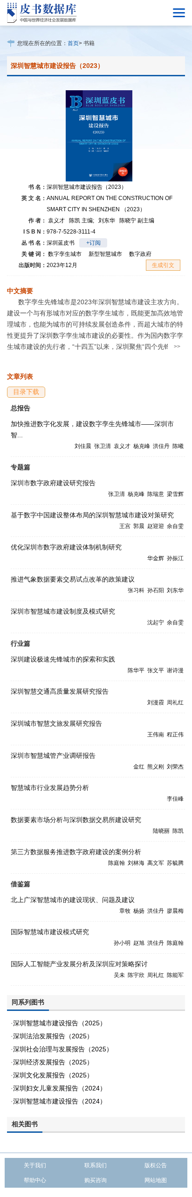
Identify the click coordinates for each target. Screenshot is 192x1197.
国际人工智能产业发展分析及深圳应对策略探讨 (79, 964)
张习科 (136, 590)
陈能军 (175, 975)
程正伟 (175, 734)
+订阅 (93, 243)
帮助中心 (35, 1180)
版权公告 (155, 1165)
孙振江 (175, 558)
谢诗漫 (175, 670)
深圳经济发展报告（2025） (53, 1062)
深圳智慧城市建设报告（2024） (59, 1101)
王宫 (124, 526)
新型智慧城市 (105, 254)
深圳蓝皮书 (61, 243)
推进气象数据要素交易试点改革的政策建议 (73, 579)
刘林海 (136, 863)
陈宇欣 (136, 975)
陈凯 (81, 220)
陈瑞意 (155, 494)
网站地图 (155, 1180)
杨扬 (138, 911)
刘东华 (106, 220)
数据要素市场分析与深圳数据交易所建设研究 (76, 819)
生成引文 (163, 265)
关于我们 (35, 1165)
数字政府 (140, 254)
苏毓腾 (175, 863)
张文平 (155, 670)
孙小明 (122, 943)
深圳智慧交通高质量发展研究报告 (60, 691)
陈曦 (178, 446)
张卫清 (102, 446)
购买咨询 (95, 1180)
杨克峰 (141, 446)
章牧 (124, 911)
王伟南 (155, 734)
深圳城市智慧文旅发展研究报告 (56, 723)
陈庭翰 (116, 863)
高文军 (155, 863)
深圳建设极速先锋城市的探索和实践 (63, 659)
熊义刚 (155, 766)
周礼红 (175, 702)
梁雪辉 (175, 494)
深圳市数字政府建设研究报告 (53, 483)
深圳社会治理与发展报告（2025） (63, 1049)
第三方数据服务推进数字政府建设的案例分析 (76, 852)
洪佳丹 (161, 446)
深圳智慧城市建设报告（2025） (59, 1023)
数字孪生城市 (65, 254)
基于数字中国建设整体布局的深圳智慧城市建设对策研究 (92, 515)
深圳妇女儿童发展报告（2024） (59, 1088)
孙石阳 (155, 590)
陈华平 (136, 670)
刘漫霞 (155, 702)
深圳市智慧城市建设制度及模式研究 (63, 611)
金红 (138, 766)
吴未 (119, 975)
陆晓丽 (161, 831)
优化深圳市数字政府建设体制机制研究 (66, 547)
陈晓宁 (136, 220)
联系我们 (95, 1165)
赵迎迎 (155, 526)
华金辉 (155, 558)
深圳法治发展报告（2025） (53, 1036)
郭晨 (138, 526)
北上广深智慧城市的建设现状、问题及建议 (73, 899)
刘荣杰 (175, 766)
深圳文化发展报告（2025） (53, 1075)
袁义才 (56, 220)
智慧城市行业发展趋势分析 (50, 787)
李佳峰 (175, 799)
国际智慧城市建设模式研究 (50, 932)
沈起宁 (155, 622)
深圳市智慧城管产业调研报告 (53, 755)
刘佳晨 (83, 446)
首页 (73, 43)
